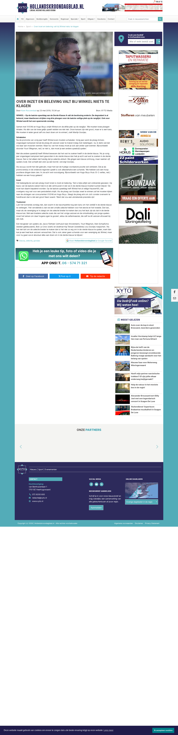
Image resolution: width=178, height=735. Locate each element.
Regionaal (65, 19)
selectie (29, 241)
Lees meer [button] (108, 730)
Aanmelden (96, 507)
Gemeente (54, 19)
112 (22, 19)
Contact (111, 19)
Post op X (65, 276)
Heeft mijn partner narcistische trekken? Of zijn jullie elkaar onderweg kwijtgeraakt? (145, 376)
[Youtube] (96, 484)
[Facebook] (91, 484)
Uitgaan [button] (91, 19)
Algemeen (30, 19)
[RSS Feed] (101, 484)
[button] (18, 447)
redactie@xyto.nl (39, 498)
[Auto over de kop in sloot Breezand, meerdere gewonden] (122, 329)
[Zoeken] (160, 19)
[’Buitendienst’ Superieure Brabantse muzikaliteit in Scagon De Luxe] (122, 410)
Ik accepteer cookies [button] (163, 730)
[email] (174, 298)
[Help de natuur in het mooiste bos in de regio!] (122, 388)
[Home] (17, 19)
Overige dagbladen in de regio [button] (139, 502)
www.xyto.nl (37, 501)
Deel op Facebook (35, 276)
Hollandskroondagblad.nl (57, 6)
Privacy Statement (152, 523)
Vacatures (101, 19)
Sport (83, 19)
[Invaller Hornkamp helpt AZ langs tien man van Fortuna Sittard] (122, 340)
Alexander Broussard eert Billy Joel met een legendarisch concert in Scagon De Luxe (145, 398)
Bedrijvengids (42, 19)
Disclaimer (139, 523)
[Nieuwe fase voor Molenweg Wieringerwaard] (122, 366)
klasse (22, 241)
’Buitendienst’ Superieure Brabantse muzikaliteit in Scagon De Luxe (146, 409)
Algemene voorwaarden (123, 523)
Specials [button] (74, 19)
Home (20, 26)
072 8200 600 (38, 494)
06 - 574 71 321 (74, 263)
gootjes (36, 241)
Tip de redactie (97, 276)
